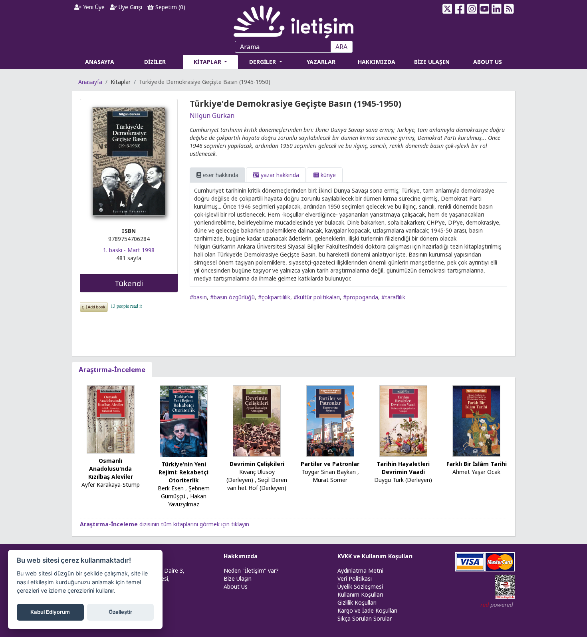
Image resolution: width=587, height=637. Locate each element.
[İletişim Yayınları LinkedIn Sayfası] (496, 9)
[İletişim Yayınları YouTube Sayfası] (484, 9)
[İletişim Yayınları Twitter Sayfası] (447, 9)
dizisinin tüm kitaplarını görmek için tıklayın (164, 524)
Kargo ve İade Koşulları (367, 610)
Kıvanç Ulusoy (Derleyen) (250, 476)
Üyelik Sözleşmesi (360, 586)
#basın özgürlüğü (232, 297)
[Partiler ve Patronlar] (330, 420)
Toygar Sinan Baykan (328, 472)
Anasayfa (90, 82)
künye (327, 175)
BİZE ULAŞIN (432, 62)
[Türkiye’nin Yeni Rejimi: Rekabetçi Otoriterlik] (184, 420)
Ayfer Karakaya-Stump (110, 484)
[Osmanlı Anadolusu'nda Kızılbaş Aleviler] (111, 418)
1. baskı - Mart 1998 (129, 250)
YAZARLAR (321, 62)
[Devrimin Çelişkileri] (257, 420)
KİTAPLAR (208, 62)
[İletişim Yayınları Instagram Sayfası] (472, 9)
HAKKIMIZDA (376, 62)
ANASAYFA (99, 62)
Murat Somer (330, 480)
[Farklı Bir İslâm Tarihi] (476, 420)
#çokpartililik (274, 297)
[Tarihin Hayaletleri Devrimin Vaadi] (403, 420)
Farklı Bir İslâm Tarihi (476, 464)
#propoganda (360, 297)
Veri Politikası (354, 578)
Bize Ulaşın (238, 578)
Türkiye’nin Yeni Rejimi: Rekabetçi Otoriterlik (183, 472)
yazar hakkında (279, 175)
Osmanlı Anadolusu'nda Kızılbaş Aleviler (110, 468)
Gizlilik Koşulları (357, 602)
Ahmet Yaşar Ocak (476, 472)
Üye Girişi (129, 7)
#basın (198, 297)
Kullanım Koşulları (360, 594)
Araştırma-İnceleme (112, 369)
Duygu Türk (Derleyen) (403, 480)
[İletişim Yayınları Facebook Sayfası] (460, 9)
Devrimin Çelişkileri (257, 464)
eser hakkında (219, 175)
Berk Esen (171, 488)
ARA (341, 46)
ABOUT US (487, 62)
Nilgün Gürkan (212, 115)
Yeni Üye (93, 7)
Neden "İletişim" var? (251, 570)
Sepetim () (169, 7)
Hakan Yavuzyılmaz (187, 500)
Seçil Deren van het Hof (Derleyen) (257, 484)
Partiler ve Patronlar (330, 464)
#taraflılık (393, 297)
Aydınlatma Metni (360, 570)
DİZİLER (155, 62)
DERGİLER (263, 62)
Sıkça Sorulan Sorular (364, 618)
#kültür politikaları (317, 297)
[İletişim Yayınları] (293, 20)
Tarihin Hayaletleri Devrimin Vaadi (403, 468)
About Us (236, 586)
